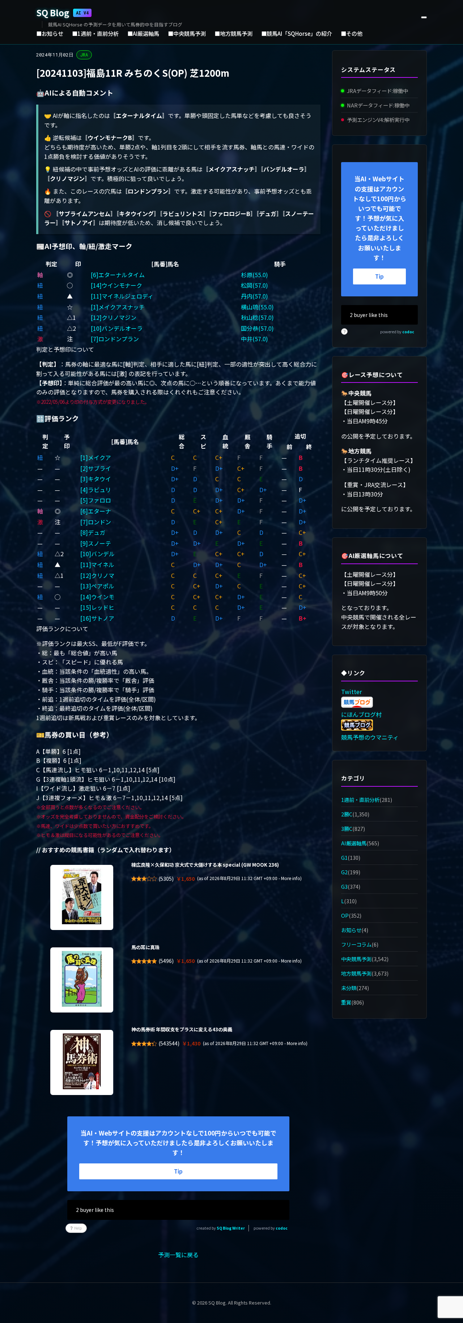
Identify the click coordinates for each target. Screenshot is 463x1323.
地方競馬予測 (356, 973)
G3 (344, 886)
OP (345, 915)
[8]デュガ (92, 532)
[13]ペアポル (97, 586)
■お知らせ (49, 33)
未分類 (348, 988)
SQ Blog (62, 12)
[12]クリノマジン (113, 317)
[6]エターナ (95, 511)
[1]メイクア (95, 457)
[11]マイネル (97, 564)
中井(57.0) (254, 338)
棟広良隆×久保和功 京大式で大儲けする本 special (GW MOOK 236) (205, 864)
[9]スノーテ (95, 543)
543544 (169, 1043)
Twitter (351, 691)
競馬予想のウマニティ (370, 737)
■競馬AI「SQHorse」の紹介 (296, 33)
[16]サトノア (97, 618)
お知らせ (351, 930)
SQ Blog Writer (231, 1228)
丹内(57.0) (254, 296)
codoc (282, 1228)
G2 (344, 872)
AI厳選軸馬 (353, 843)
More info (290, 878)
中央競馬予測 (356, 959)
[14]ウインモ (97, 596)
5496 (166, 960)
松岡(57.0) (254, 285)
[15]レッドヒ (97, 607)
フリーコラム (356, 944)
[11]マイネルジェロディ (122, 296)
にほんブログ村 (361, 714)
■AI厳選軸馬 (143, 33)
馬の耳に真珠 (145, 947)
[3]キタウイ (95, 478)
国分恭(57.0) (257, 328)
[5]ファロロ (95, 500)
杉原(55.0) (254, 274)
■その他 (351, 33)
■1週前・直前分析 (95, 33)
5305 (166, 878)
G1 (344, 857)
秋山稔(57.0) (257, 317)
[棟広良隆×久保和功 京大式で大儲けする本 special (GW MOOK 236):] (81, 897)
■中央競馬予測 (187, 33)
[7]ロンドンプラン (115, 338)
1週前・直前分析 (360, 799)
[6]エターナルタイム (118, 274)
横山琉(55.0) (257, 307)
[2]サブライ (95, 468)
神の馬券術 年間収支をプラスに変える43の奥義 (181, 1029)
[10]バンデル (97, 553)
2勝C (346, 814)
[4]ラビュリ (95, 489)
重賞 (346, 1002)
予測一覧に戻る (178, 1254)
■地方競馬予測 (233, 33)
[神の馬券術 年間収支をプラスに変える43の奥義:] (81, 1062)
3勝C (346, 828)
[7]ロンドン (95, 521)
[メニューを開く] (424, 17)
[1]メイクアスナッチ (118, 307)
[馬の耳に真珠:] (81, 980)
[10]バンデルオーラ (117, 328)
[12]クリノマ (97, 575)
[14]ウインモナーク (116, 285)
